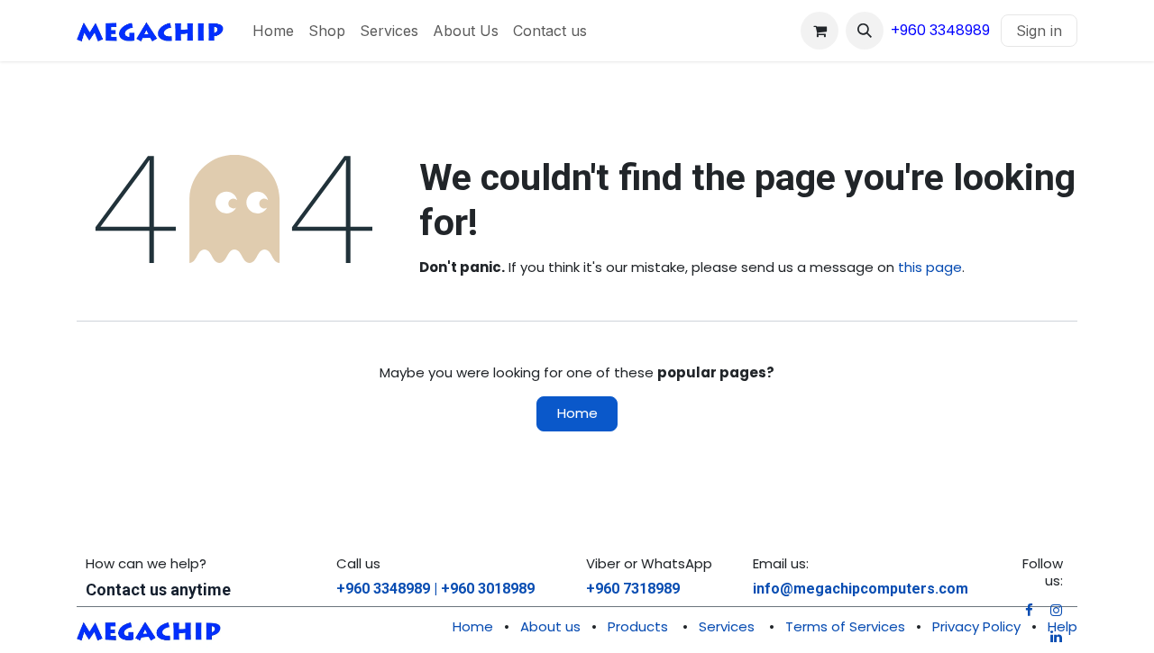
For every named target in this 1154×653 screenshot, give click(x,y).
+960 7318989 (633, 588)
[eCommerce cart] (819, 31)
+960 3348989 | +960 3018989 (435, 588)
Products (638, 626)
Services (727, 626)
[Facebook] (1029, 610)
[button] (865, 31)
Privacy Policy (976, 626)
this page (930, 267)
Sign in (1039, 31)
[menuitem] (273, 30)
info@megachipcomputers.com (860, 588)
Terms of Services (845, 626)
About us (550, 626)
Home (577, 413)
